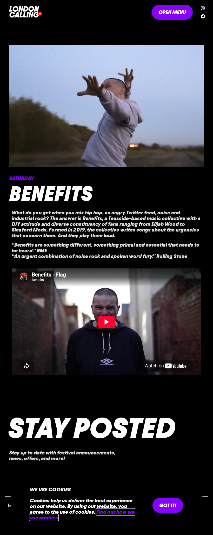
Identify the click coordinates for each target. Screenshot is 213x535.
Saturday (21, 178)
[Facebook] (203, 16)
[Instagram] (203, 8)
